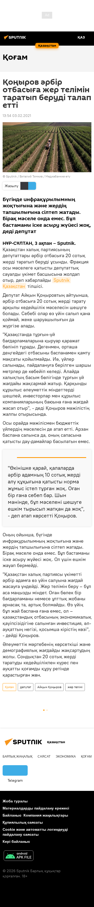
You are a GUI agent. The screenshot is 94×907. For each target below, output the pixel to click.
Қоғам (9, 687)
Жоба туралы (15, 801)
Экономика (66, 756)
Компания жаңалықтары (46, 815)
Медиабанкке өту (57, 176)
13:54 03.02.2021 (17, 115)
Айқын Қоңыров (49, 687)
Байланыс (12, 815)
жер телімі (75, 687)
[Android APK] (18, 856)
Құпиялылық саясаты (23, 822)
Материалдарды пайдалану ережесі (36, 808)
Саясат (44, 756)
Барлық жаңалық (17, 756)
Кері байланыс (16, 841)
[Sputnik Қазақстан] (16, 39)
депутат (25, 687)
